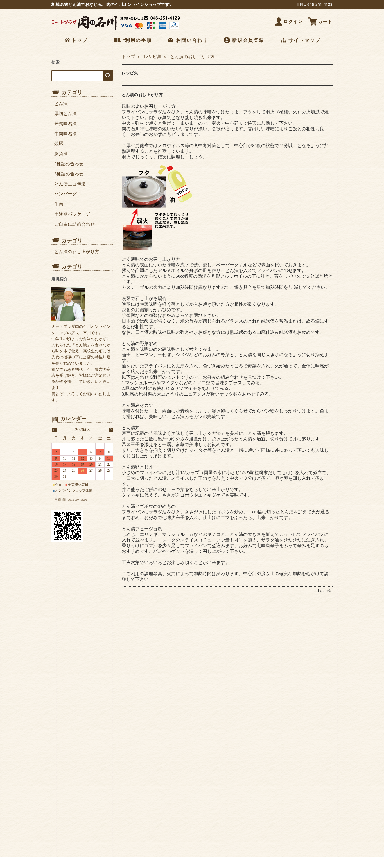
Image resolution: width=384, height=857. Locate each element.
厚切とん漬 (65, 113)
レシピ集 (152, 56)
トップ (80, 40)
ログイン (293, 21)
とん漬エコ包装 (70, 184)
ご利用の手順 (136, 40)
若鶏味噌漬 (65, 123)
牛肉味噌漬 (65, 133)
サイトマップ (304, 40)
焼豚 (58, 143)
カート (325, 21)
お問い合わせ (192, 40)
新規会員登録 (248, 40)
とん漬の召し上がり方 (142, 95)
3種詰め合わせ (68, 174)
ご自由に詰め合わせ (74, 224)
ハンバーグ (65, 193)
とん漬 (61, 103)
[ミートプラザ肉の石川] (117, 29)
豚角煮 (61, 153)
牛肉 (58, 204)
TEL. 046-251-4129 (315, 4)
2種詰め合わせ (68, 163)
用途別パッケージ (72, 214)
